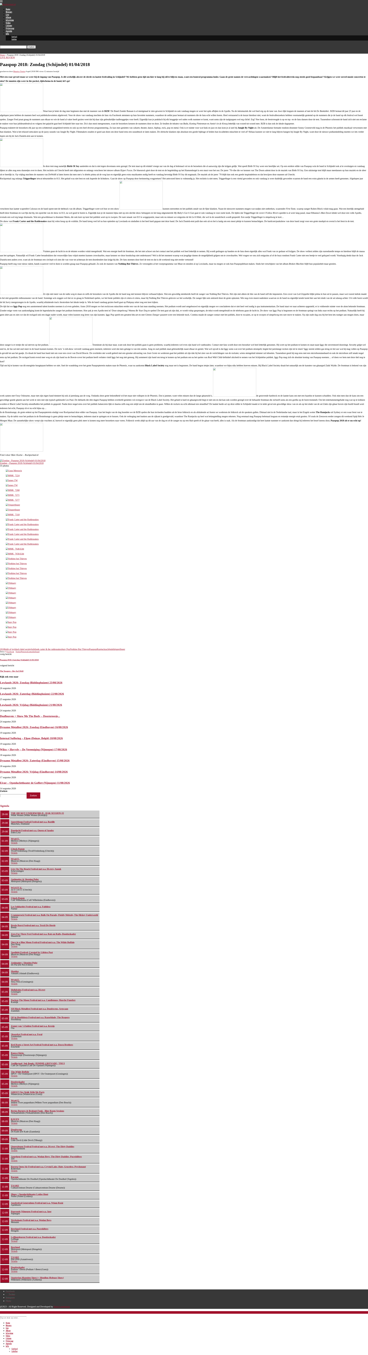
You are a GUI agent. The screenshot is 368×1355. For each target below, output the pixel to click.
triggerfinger (119, 649)
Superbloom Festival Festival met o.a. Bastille (33, 822)
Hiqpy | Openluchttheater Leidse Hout (29, 1194)
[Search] (1, 44)
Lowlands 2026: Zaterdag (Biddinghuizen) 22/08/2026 (32, 693)
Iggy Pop (66, 649)
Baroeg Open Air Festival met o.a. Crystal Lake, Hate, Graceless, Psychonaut (48, 1166)
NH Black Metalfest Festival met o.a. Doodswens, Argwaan (39, 1009)
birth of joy (10, 649)
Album (8, 17)
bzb (33, 649)
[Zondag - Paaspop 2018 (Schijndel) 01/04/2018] (22, 460)
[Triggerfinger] (13, 505)
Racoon (14, 1177)
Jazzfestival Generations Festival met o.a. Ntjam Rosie (37, 1203)
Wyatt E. (15, 839)
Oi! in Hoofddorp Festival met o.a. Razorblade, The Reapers (40, 1017)
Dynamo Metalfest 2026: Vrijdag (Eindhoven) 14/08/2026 (34, 771)
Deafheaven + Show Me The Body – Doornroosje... (30, 716)
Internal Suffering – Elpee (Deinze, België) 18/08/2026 (31, 738)
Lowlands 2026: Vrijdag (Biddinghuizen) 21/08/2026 (31, 704)
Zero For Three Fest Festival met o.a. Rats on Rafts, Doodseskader (43, 934)
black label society (23, 649)
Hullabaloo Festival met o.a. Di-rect (28, 990)
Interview (10, 20)
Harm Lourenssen (62, 1306)
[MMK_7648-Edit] (15, 549)
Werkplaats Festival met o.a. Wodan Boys (31, 1220)
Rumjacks (101, 649)
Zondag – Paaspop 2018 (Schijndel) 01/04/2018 (22, 463)
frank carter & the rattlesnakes (48, 649)
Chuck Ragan (18, 849)
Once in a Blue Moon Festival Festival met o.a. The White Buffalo (42, 942)
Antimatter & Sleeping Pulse (25, 879)
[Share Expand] (40, 652)
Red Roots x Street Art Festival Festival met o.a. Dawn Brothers (42, 1045)
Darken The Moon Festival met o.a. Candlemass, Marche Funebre (43, 1000)
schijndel (110, 649)
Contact (14, 37)
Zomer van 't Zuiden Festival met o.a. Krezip (33, 1026)
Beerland (15, 1247)
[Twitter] (1, 52)
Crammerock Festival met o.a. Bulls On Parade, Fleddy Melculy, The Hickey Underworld (54, 915)
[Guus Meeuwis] (14, 470)
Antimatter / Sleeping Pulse (24, 963)
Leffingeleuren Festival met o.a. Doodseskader (33, 1237)
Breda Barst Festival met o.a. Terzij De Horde (33, 925)
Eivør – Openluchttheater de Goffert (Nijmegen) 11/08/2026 (35, 782)
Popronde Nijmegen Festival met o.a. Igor (31, 1211)
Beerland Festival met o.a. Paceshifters (29, 1229)
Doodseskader (18, 1082)
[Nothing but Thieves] (16, 558)
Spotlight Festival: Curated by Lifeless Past (32, 952)
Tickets (14, 843)
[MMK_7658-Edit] (15, 554)
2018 (2, 649)
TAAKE (15, 1185)
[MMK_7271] (13, 495)
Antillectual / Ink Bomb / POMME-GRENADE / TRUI (38, 1063)
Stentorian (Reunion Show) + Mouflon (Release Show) (37, 1277)
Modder (15, 971)
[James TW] (12, 480)
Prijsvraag (10, 28)
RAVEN (15, 1119)
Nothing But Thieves (79, 649)
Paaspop (93, 649)
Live (7, 15)
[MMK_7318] (13, 514)
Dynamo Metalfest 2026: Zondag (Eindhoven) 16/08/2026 (34, 727)
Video (8, 23)
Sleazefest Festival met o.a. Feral (26, 1034)
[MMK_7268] (13, 490)
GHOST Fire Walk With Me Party (28, 1092)
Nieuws (9, 12)
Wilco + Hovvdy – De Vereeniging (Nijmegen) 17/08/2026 (33, 749)
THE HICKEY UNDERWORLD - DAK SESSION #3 (37, 813)
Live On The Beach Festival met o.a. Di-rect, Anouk (36, 869)
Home (8, 9)
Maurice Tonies (19, 71)
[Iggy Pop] (11, 622)
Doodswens (16, 1129)
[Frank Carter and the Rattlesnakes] (22, 519)
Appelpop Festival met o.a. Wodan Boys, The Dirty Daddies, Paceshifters (46, 1156)
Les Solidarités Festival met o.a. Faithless (30, 906)
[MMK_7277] (13, 500)
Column (9, 26)
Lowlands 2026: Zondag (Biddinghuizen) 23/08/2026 (31, 682)
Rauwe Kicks (17, 1053)
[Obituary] (11, 583)
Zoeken (3, 791)
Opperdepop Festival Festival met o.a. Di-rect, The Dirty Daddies (42, 1146)
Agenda (9, 31)
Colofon (14, 39)
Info (7, 34)
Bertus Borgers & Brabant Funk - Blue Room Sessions (37, 1111)
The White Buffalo (20, 1072)
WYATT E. (16, 887)
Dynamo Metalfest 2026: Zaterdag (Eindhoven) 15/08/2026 (35, 760)
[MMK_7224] (13, 475)
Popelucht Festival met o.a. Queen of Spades (32, 830)
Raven (14, 1138)
